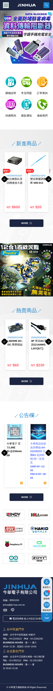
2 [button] (21, 290)
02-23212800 (36, 660)
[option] (26, 37)
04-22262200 (36, 638)
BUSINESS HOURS (13, 642)
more (24, 223)
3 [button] (26, 290)
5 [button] (35, 290)
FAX (26, 638)
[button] (46, 5)
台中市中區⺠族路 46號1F (22, 634)
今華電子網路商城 (26, 5)
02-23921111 (15, 660)
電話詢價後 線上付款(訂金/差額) (28, 618)
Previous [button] (1, 37)
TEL (5, 638)
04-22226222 (15, 638)
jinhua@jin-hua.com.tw (14, 605)
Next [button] (51, 37)
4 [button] (30, 290)
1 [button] (17, 290)
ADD (5, 634)
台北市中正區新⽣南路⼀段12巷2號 (27, 656)
